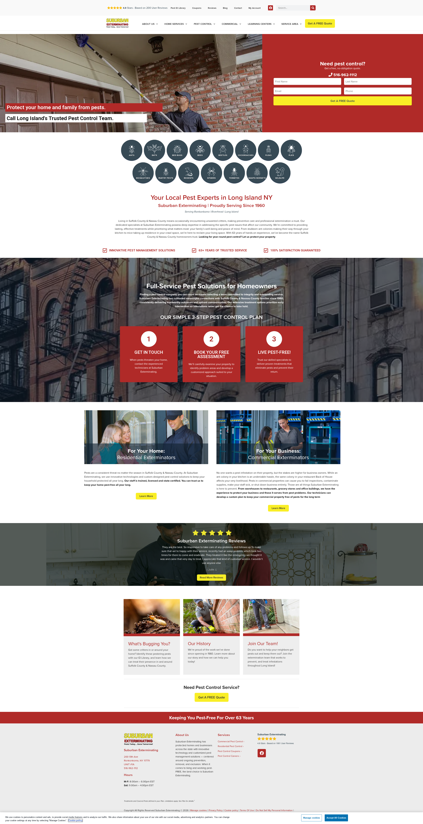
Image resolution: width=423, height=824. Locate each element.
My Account (255, 8)
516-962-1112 (344, 75)
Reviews (212, 8)
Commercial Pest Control (230, 741)
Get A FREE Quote (342, 101)
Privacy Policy (216, 810)
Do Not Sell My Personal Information (274, 810)
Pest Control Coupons (229, 751)
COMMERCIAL (230, 24)
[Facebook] (270, 7)
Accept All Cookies (336, 818)
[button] (212, 697)
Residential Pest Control (230, 746)
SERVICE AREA (289, 24)
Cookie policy (231, 810)
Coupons (196, 8)
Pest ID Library (178, 8)
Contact (238, 8)
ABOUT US (148, 24)
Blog (225, 8)
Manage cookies (198, 810)
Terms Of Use (247, 810)
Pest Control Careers (228, 756)
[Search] (313, 7)
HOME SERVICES (174, 24)
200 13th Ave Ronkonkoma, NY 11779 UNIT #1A (137, 760)
